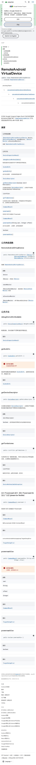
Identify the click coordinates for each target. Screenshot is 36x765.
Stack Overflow (5, 746)
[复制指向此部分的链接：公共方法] (11, 312)
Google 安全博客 (5, 718)
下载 (2, 692)
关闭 (18, 19)
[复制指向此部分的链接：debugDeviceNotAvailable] (23, 317)
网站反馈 (4, 758)
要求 (2, 689)
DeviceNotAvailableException (12, 484)
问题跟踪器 (4, 749)
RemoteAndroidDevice (17, 79)
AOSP (2, 43)
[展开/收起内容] (8, 47)
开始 (18, 25)
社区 (11, 755)
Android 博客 (4, 715)
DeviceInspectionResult (11, 155)
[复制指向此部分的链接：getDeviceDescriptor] (19, 393)
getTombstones (8, 198)
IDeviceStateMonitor (9, 139)
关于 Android (4, 755)
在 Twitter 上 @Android (7, 710)
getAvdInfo (6, 171)
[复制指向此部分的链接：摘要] (7, 128)
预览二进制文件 (5, 695)
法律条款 (16, 755)
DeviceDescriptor (9, 178)
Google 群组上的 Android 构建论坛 (10, 723)
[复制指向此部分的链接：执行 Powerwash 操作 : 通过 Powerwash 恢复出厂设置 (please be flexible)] (26, 496)
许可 (21, 755)
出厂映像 (3, 697)
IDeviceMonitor (19, 258)
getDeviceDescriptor (10, 183)
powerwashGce (7, 223)
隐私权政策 (27, 755)
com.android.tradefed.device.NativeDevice (19, 90)
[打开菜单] (2, 2)
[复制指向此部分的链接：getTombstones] (15, 444)
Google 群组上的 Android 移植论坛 (10, 726)
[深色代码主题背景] (34, 253)
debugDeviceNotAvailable (11, 159)
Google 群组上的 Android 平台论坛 (10, 720)
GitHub (3, 703)
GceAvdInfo (6, 167)
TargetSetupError (8, 543)
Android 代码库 (5, 687)
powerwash (6, 211)
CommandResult (7, 207)
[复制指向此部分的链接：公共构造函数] (15, 243)
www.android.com (6, 741)
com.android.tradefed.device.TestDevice (23, 94)
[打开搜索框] (26, 2)
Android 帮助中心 (6, 733)
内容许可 (17, 674)
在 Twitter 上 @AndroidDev (8, 712)
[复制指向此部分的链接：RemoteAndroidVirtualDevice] (25, 248)
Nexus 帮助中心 (5, 738)
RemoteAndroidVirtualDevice (12, 138)
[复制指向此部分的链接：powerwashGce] (15, 552)
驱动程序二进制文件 (6, 700)
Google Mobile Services (7, 744)
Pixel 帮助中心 (5, 736)
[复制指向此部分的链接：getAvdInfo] (11, 349)
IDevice (24, 138)
